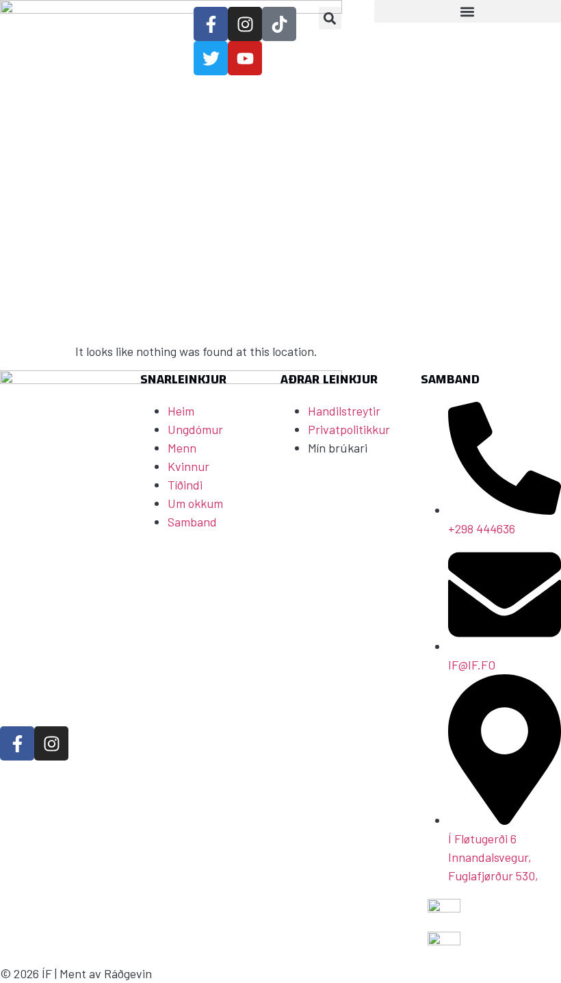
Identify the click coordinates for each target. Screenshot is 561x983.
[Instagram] (51, 743)
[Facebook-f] (17, 743)
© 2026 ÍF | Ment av (52, 973)
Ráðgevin (128, 973)
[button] (330, 18)
